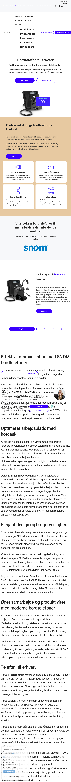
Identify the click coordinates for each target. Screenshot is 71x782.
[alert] (15, 763)
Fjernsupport (63, 1)
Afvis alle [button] (21, 771)
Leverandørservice (7, 408)
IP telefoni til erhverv (20, 674)
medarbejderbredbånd (47, 760)
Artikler (59, 6)
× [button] (25, 747)
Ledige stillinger (6, 411)
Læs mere (14, 753)
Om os (3, 394)
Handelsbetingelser (7, 397)
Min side (65, 3)
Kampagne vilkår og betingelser (7, 405)
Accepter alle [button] (9, 771)
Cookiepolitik (5, 401)
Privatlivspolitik (6, 399)
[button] (19, 373)
